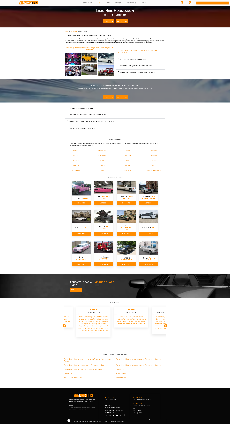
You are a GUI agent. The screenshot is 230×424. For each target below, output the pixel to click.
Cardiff (128, 160)
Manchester (102, 155)
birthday (162, 319)
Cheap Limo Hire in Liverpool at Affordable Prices (85, 365)
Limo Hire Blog (110, 412)
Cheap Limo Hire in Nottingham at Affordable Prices (138, 359)
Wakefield (76, 165)
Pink (104, 197)
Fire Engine (103, 258)
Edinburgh (154, 155)
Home (67, 31)
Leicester (154, 160)
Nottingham (76, 170)
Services (118, 3)
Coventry (102, 165)
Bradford (128, 155)
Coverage (74, 31)
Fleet (108, 3)
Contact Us (131, 3)
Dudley (102, 170)
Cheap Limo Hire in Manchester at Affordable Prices (138, 365)
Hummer (81, 198)
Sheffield (76, 155)
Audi (81, 227)
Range (149, 259)
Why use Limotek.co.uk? (114, 410)
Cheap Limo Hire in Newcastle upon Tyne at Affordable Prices (87, 360)
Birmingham (102, 150)
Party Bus (149, 227)
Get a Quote (87, 3)
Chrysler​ (148, 197)
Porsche (126, 259)
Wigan (154, 165)
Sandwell (128, 165)
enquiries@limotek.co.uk (142, 399)
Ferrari (103, 227)
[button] (140, 52)
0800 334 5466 (110, 399)
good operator (89, 321)
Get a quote (137, 413)
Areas (98, 3)
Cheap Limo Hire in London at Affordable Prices (84, 369)
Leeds (128, 150)
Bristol (102, 160)
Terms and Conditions (141, 406)
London (75, 150)
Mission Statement (112, 408)
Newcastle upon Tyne (154, 170)
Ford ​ (126, 227)
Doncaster (128, 170)
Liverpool (76, 160)
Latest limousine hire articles (115, 355)
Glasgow (154, 150)
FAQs (134, 408)
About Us (143, 3)
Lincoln (126, 197)
